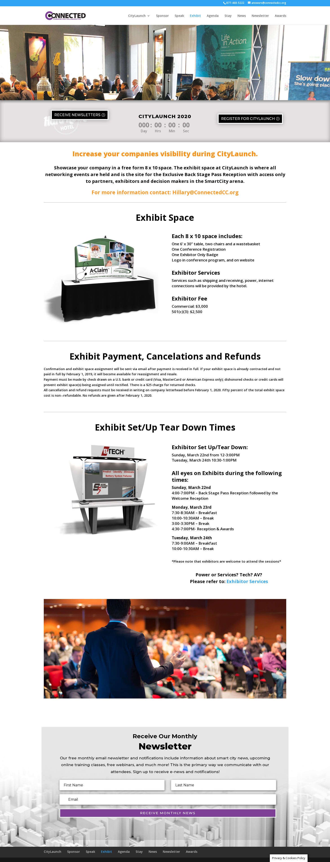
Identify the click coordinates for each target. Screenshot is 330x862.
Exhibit (195, 16)
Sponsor (162, 16)
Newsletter (260, 16)
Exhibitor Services (247, 581)
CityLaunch (137, 16)
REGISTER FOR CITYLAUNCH (248, 119)
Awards (280, 16)
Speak (179, 16)
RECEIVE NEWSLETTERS (77, 115)
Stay (228, 16)
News (242, 16)
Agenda (213, 16)
